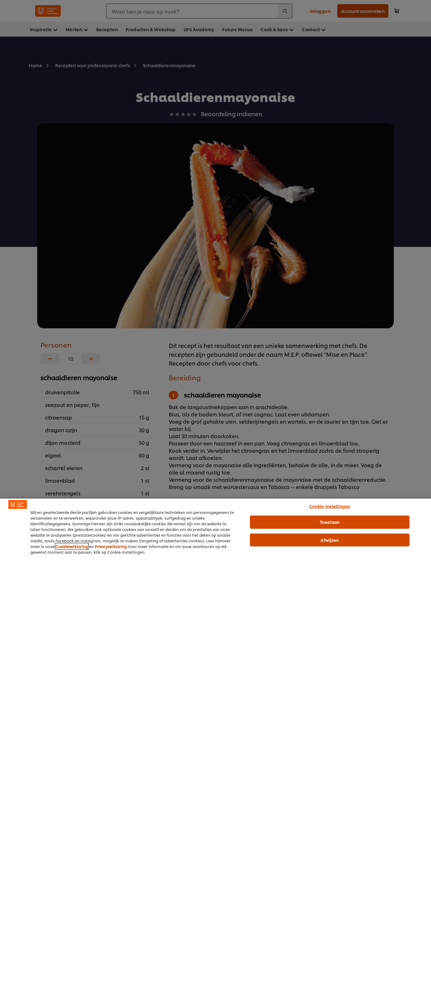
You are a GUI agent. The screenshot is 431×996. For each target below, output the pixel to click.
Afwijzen (330, 540)
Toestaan (329, 522)
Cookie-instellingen (329, 506)
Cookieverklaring (72, 546)
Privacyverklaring (111, 546)
